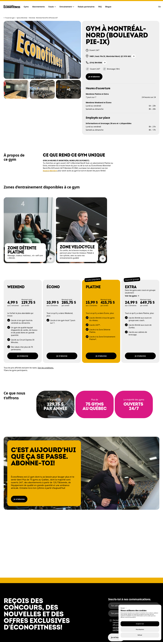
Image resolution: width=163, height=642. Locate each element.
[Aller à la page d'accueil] (12, 6)
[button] (124, 608)
